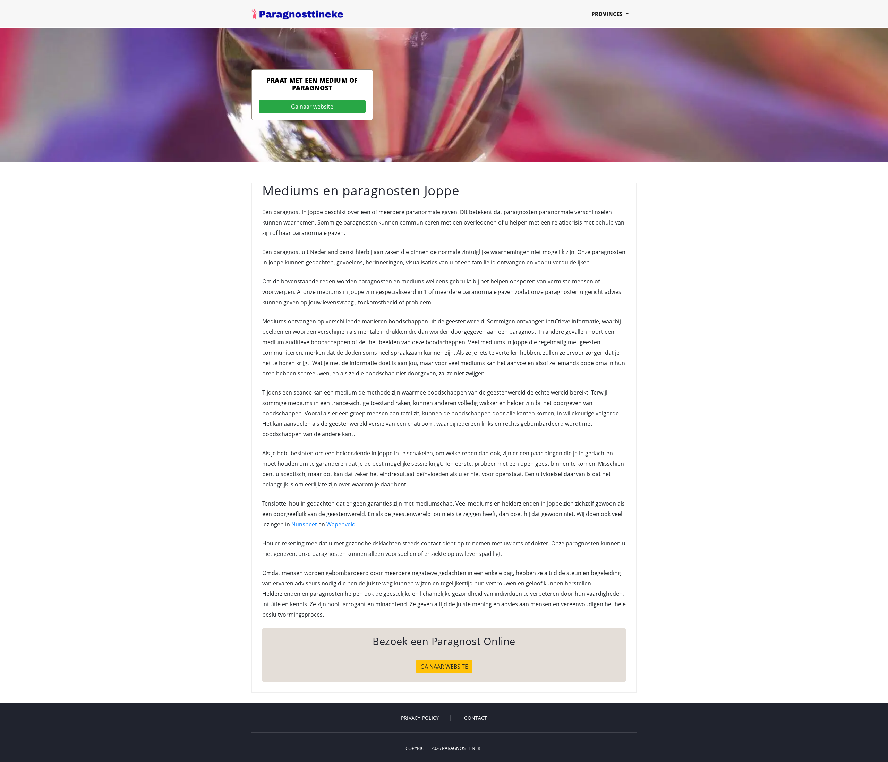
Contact (475, 717)
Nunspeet (304, 524)
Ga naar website (312, 106)
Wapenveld (341, 524)
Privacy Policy (420, 717)
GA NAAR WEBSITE (444, 666)
